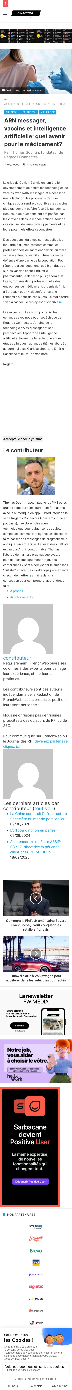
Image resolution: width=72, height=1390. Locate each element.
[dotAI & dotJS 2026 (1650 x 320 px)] (36, 35)
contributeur (17, 658)
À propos (16, 591)
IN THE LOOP (47, 112)
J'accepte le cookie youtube (23, 439)
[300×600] (30, 1206)
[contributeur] (28, 653)
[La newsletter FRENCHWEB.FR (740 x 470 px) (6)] (36, 1034)
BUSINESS (41, 103)
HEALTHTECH (58, 103)
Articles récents (21, 597)
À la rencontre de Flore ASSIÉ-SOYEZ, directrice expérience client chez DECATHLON (36, 847)
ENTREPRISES (23, 103)
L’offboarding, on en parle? (32, 830)
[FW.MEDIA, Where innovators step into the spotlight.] (26, 14)
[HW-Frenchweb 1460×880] (36, 1081)
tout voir (43, 808)
